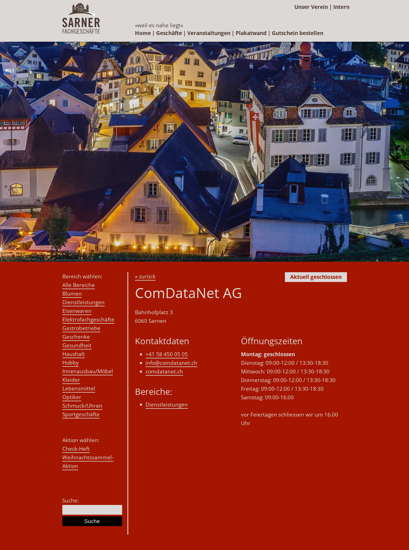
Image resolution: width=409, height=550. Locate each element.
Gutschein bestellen (297, 33)
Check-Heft (76, 448)
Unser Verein (311, 7)
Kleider (71, 379)
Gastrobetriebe (81, 328)
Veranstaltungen (208, 33)
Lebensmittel (78, 388)
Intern (341, 7)
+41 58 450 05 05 (167, 354)
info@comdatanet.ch (171, 362)
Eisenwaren (77, 310)
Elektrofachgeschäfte (88, 319)
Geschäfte (169, 33)
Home (143, 33)
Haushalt (73, 354)
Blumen (72, 293)
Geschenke (76, 336)
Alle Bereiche (78, 285)
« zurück (145, 276)
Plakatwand (251, 33)
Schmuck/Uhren (82, 405)
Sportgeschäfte (81, 414)
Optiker (71, 397)
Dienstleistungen (83, 302)
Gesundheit (77, 345)
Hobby (70, 362)
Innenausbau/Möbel (87, 371)
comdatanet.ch (164, 371)
